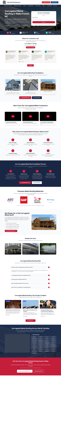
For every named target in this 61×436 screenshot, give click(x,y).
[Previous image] (6, 85)
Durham (40, 336)
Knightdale (53, 338)
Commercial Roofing (17, 5)
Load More (30, 65)
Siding (24, 5)
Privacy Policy (49, 24)
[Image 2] (12, 91)
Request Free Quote (39, 371)
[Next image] (19, 85)
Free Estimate (54, 2)
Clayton (47, 338)
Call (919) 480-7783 (26, 97)
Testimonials (49, 5)
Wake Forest (34, 338)
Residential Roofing (8, 5)
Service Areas (38, 5)
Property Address (35, 17)
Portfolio (55, 5)
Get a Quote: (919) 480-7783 (25, 371)
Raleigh (34, 336)
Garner (41, 338)
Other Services (30, 5)
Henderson (34, 353)
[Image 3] (14, 91)
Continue (43, 22)
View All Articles (30, 320)
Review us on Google (30, 47)
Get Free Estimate (36, 97)
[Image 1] (11, 91)
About (44, 5)
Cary (47, 336)
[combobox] (43, 19)
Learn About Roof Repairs (10, 230)
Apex (53, 336)
